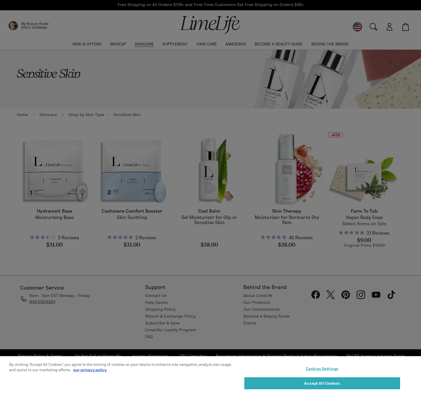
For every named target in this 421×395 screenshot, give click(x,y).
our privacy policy (90, 370)
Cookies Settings (322, 369)
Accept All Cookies (322, 383)
